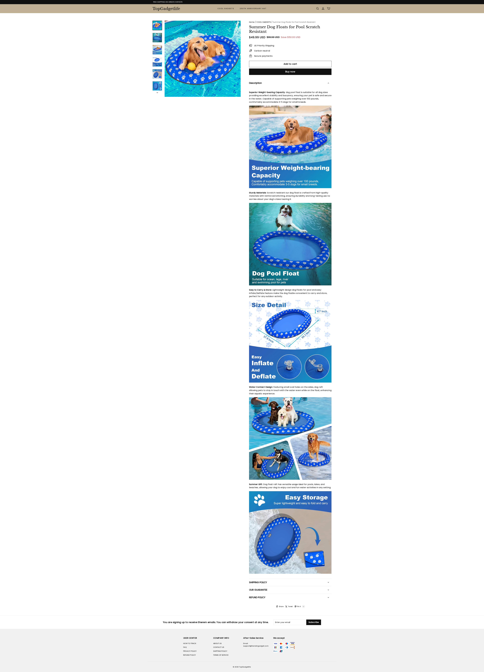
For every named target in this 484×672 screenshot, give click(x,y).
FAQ (185, 647)
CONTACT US (218, 647)
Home (251, 22)
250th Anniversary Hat (253, 8)
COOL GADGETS (226, 8)
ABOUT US (217, 643)
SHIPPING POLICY (220, 651)
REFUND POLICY (189, 655)
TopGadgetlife (165, 8)
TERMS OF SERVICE (221, 655)
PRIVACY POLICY (190, 651)
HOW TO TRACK (189, 643)
